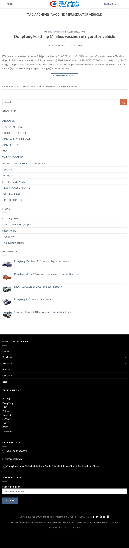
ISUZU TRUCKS (72, 527)
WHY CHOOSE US (12, 157)
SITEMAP (81, 516)
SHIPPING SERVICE (13, 181)
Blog (5, 381)
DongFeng (8, 403)
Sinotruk (6, 415)
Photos (6, 369)
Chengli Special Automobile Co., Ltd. (57, 516)
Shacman (7, 431)
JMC (5, 423)
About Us (7, 363)
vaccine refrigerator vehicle (65, 86)
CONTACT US (10, 144)
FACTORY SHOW (12, 126)
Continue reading (64, 75)
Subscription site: (11, 486)
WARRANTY (9, 175)
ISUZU (6, 398)
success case (9, 230)
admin (79, 46)
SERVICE (7, 169)
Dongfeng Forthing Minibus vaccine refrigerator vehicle (64, 36)
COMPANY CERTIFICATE (17, 138)
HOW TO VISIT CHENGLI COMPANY (23, 163)
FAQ (4, 151)
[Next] (120, 25)
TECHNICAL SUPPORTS (16, 187)
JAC (4, 406)
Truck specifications (13, 242)
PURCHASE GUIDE (13, 193)
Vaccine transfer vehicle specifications (64, 32)
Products (7, 357)
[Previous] (9, 25)
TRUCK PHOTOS (12, 199)
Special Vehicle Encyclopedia (17, 224)
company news (10, 218)
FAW (5, 427)
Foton (5, 411)
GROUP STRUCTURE (14, 132)
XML (89, 516)
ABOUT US (8, 120)
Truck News (9, 236)
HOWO (6, 419)
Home (5, 351)
